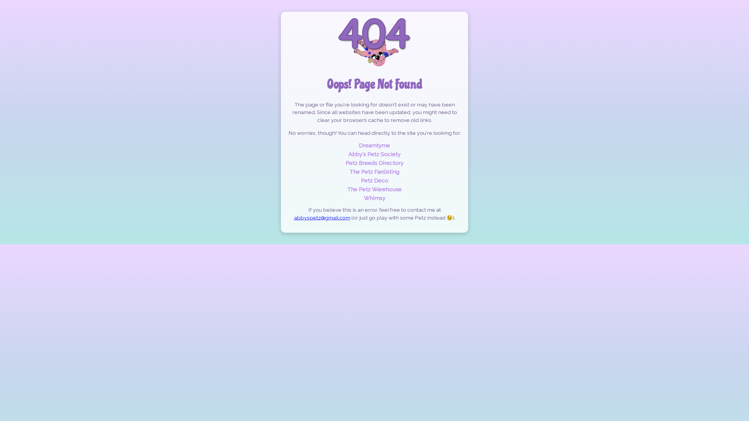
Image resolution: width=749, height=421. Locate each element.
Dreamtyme (374, 145)
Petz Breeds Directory (374, 163)
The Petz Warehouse (374, 189)
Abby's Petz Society (374, 154)
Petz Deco (374, 180)
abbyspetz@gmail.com (322, 218)
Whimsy (374, 198)
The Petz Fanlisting (375, 171)
